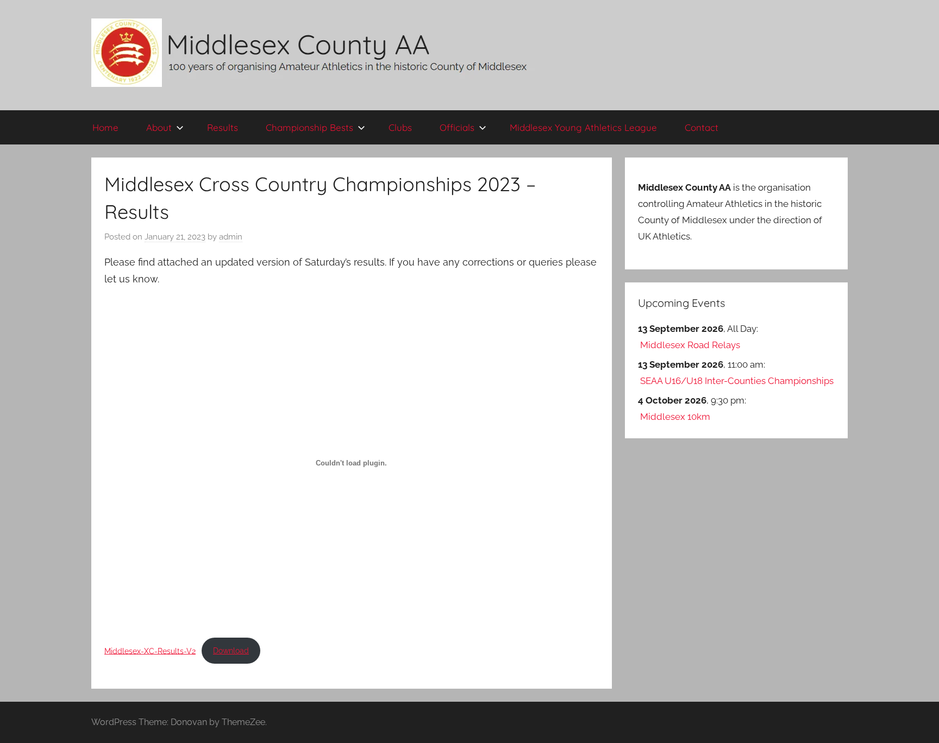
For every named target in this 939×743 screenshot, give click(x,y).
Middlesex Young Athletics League (583, 127)
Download (231, 650)
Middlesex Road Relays (690, 344)
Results (222, 127)
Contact (701, 127)
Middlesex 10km (675, 416)
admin (230, 237)
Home (105, 127)
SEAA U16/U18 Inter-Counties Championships (737, 380)
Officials (457, 127)
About (159, 127)
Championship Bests (309, 127)
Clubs (400, 127)
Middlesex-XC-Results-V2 (150, 650)
